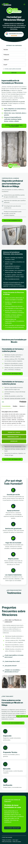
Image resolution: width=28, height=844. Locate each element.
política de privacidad (17, 68)
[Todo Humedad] (6, 4)
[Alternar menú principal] (24, 4)
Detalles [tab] (15, 406)
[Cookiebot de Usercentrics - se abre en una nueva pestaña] (19, 402)
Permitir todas (14, 432)
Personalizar (13, 436)
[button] (4, 682)
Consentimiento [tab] (6, 406)
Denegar (14, 441)
